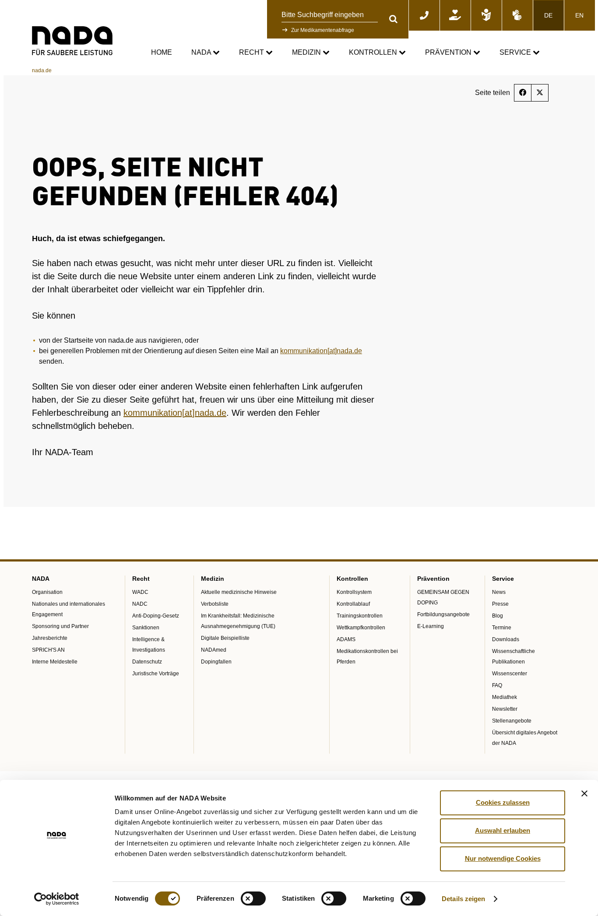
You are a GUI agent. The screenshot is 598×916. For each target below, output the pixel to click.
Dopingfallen (216, 662)
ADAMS (346, 639)
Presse (500, 604)
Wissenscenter (509, 673)
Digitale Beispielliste (225, 638)
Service (516, 52)
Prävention (449, 52)
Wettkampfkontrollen (361, 628)
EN (579, 15)
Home (161, 52)
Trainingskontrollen (360, 616)
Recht (252, 52)
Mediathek (504, 697)
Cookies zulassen (503, 802)
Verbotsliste (215, 604)
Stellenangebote (511, 721)
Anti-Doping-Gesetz (155, 616)
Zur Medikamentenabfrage (322, 30)
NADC (140, 604)
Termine (501, 628)
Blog (497, 616)
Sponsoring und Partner (60, 626)
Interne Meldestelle (54, 662)
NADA (202, 52)
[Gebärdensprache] (517, 15)
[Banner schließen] (584, 793)
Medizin (307, 52)
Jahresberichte (49, 638)
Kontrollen (374, 52)
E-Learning (430, 626)
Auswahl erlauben (502, 830)
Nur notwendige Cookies (503, 858)
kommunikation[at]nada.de (321, 350)
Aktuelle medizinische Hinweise (239, 592)
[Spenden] (455, 15)
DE (548, 15)
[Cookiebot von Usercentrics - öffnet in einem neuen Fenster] (56, 898)
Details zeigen (463, 898)
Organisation (47, 592)
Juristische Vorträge (155, 673)
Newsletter (504, 709)
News (499, 592)
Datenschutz (147, 662)
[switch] (253, 898)
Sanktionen (145, 628)
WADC (140, 592)
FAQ (497, 685)
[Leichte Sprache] (486, 15)
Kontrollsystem (354, 592)
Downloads (505, 639)
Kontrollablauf (353, 604)
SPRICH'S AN (48, 650)
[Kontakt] (424, 15)
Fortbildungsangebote (443, 614)
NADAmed (213, 650)
